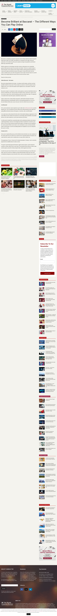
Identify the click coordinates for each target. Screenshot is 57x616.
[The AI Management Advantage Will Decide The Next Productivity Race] (42, 217)
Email (41, 259)
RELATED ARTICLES (5, 165)
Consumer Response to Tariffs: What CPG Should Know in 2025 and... (50, 536)
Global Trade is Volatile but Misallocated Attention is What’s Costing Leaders (50, 525)
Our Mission (9, 0)
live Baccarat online (28, 107)
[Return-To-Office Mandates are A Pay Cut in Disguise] (42, 223)
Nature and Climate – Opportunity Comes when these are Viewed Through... (51, 315)
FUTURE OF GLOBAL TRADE (43, 11)
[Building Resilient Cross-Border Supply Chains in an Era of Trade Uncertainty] (42, 342)
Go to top (35, 156)
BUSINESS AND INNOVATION (45, 396)
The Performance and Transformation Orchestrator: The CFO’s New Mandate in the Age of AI (47, 141)
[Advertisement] (47, 169)
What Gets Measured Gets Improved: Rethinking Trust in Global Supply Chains (50, 357)
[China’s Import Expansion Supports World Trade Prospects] (42, 514)
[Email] (19, 29)
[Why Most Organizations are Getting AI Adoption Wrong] (42, 190)
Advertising (23, 0)
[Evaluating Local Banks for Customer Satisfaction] (42, 433)
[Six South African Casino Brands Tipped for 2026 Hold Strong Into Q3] (19, 171)
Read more (41, 156)
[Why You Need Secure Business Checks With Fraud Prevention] (42, 406)
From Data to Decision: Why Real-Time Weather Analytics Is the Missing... (51, 310)
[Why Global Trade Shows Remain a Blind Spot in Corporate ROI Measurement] (42, 428)
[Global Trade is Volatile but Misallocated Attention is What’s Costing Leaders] (42, 526)
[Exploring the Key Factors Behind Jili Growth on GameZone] (19, 184)
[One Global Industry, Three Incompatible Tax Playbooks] (31, 171)
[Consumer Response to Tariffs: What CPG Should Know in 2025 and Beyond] (42, 536)
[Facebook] (9, 29)
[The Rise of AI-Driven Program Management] (42, 401)
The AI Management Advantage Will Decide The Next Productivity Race (51, 216)
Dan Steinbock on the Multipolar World (46, 574)
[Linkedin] (17, 29)
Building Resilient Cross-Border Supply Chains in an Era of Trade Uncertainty (50, 341)
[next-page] (3, 193)
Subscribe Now (47, 273)
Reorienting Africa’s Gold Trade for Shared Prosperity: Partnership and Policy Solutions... (51, 541)
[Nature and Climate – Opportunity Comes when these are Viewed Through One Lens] (42, 316)
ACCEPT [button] (28, 614)
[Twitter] (12, 29)
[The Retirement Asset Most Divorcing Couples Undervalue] (42, 459)
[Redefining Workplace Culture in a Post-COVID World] (42, 332)
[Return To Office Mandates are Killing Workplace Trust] (42, 201)
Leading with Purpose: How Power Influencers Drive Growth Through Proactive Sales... (50, 305)
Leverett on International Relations (45, 579)
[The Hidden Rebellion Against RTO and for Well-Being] (42, 233)
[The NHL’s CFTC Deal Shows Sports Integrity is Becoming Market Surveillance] (31, 184)
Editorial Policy (14, 0)
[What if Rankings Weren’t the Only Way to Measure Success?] (42, 295)
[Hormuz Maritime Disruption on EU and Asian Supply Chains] (42, 509)
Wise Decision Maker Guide (44, 572)
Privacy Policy (33, 0)
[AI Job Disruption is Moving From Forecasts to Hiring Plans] (42, 185)
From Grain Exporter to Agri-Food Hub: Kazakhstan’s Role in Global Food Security (50, 475)
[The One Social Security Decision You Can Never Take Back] (42, 497)
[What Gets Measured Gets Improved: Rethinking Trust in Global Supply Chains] (42, 358)
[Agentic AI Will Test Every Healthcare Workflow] (42, 196)
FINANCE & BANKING (10, 11)
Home (2, 0)
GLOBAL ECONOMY (4, 11)
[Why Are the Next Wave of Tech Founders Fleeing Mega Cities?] (42, 417)
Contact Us (28, 0)
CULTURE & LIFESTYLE (50, 14)
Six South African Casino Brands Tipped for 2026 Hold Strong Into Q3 (18, 177)
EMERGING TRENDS (15, 11)
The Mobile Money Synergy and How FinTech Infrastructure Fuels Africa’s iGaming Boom (6, 189)
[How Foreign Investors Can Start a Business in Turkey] (42, 411)
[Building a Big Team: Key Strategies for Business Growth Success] (42, 327)
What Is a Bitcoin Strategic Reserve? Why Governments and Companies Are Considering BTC (51, 464)
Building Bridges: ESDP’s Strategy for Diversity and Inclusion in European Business (51, 321)
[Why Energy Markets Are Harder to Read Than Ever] (42, 284)
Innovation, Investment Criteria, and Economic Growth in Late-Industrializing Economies (50, 390)
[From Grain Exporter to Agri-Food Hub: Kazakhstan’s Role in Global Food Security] (42, 476)
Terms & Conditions (6, 580)
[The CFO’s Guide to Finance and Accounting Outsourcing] (42, 422)
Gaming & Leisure (7, 17)
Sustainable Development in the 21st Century (47, 580)
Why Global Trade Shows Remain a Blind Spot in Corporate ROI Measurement (51, 427)
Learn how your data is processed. (7, 592)
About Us (5, 0)
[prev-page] (2, 193)
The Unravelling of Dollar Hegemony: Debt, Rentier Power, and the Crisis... (50, 379)
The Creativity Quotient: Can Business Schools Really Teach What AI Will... (50, 288)
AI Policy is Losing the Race (50, 210)
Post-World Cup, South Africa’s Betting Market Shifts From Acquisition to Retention (6, 177)
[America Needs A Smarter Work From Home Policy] (42, 206)
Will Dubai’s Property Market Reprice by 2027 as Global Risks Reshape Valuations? (50, 480)
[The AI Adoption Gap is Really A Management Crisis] (42, 228)
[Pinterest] (14, 29)
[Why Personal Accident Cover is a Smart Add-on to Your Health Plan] (42, 486)
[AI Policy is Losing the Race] (42, 212)
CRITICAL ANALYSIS (21, 11)
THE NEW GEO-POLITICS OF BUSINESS (28, 11)
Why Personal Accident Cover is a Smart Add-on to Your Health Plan (50, 486)
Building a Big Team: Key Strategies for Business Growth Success (50, 326)
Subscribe (19, 0)
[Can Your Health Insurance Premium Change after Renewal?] (42, 492)
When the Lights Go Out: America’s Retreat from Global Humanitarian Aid (50, 299)
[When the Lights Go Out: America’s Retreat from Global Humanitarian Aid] (42, 300)
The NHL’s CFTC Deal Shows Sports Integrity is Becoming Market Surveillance (30, 189)
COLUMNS (50, 10)
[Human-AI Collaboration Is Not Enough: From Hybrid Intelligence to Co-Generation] (42, 347)
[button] (55, 0)
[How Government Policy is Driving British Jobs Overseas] (42, 374)
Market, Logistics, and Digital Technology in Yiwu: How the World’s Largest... (50, 530)
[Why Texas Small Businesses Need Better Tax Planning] (42, 470)
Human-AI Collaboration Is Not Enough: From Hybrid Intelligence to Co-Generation (51, 347)
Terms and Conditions (39, 0)
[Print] (22, 29)
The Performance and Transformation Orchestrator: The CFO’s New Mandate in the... (50, 352)
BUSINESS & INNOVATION (36, 11)
